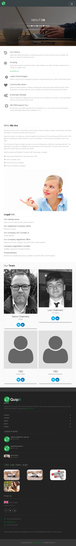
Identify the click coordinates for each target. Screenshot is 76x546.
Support (6, 418)
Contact (6, 415)
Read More (13, 71)
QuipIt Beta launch (17, 446)
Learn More (28, 408)
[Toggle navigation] (72, 4)
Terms (6, 421)
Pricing (6, 426)
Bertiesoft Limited (37, 542)
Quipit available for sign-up (20, 437)
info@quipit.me (11, 522)
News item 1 (15, 455)
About (6, 423)
